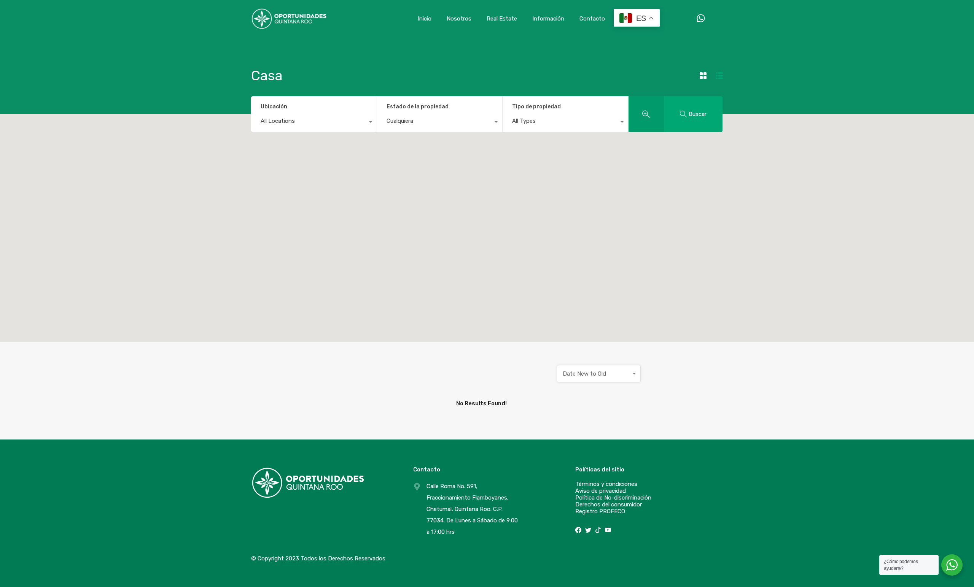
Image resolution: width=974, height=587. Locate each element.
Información (548, 18)
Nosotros (459, 18)
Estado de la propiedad (418, 106)
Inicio (424, 18)
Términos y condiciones (606, 484)
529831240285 (693, 18)
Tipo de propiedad (536, 106)
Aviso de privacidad (600, 490)
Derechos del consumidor (608, 504)
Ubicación (274, 106)
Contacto (592, 18)
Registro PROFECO (600, 511)
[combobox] (314, 123)
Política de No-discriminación (613, 497)
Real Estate (502, 18)
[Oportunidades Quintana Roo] (289, 26)
